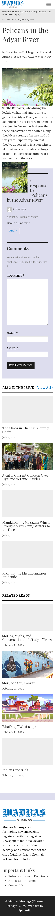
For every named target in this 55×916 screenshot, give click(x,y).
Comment (15, 276)
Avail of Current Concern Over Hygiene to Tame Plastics (25, 477)
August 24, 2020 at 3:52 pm (22, 217)
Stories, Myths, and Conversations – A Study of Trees (27, 638)
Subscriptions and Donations (28, 876)
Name (12, 333)
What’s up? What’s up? (19, 726)
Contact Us (15, 885)
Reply (13, 231)
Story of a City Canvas (18, 683)
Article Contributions (22, 881)
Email (12, 348)
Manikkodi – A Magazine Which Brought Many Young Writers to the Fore (26, 526)
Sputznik (24, 910)
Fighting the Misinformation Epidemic (24, 575)
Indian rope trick (15, 770)
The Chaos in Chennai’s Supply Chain (25, 430)
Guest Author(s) (15, 52)
